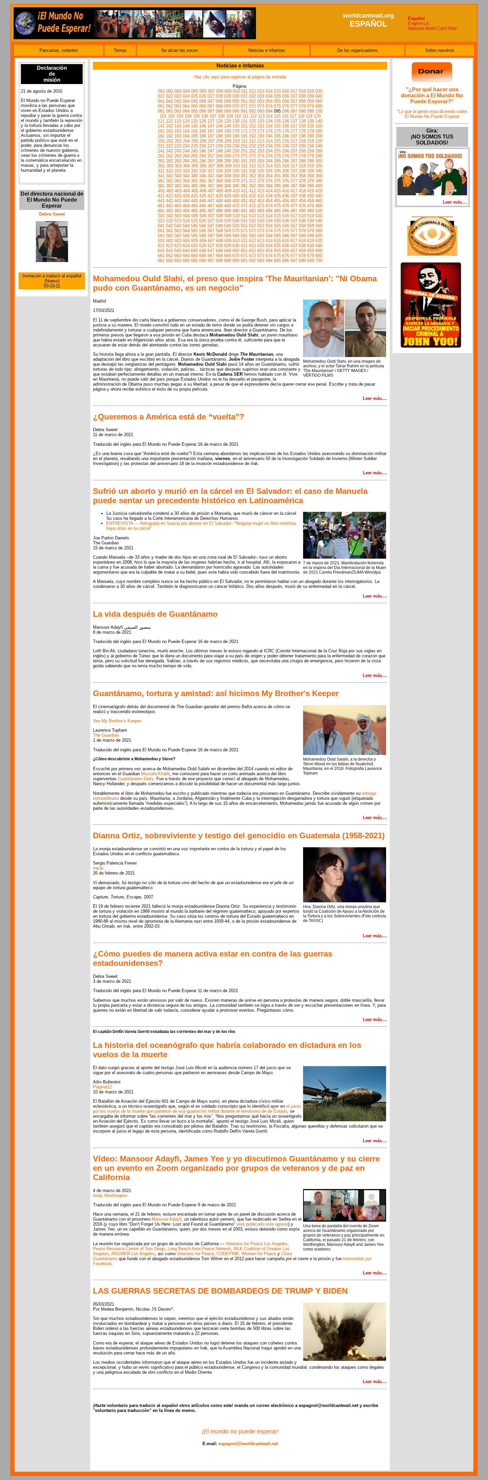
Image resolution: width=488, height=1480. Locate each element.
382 (169, 185)
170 (235, 131)
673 (260, 255)
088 (219, 111)
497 (293, 210)
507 (211, 215)
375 (277, 180)
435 (277, 195)
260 (318, 150)
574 (269, 230)
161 (161, 131)
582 (169, 235)
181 (161, 136)
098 (302, 111)
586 (202, 235)
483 (177, 210)
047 (210, 101)
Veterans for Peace (195, 1253)
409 (227, 190)
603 (178, 240)
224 (186, 145)
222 (169, 145)
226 (202, 145)
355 (277, 175)
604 (186, 240)
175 (277, 131)
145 (194, 126)
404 (186, 190)
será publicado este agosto (262, 1224)
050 (235, 101)
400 (318, 185)
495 (277, 210)
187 (210, 136)
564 (186, 230)
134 (269, 121)
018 (302, 91)
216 (285, 141)
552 (252, 225)
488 (219, 210)
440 (318, 195)
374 (269, 180)
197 (293, 136)
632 (252, 245)
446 (202, 200)
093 (260, 111)
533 (260, 220)
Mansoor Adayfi (167, 1219)
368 (219, 180)
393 (260, 185)
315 (277, 165)
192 (252, 136)
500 (318, 210)
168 (219, 131)
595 (277, 235)
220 (318, 141)
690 (235, 260)
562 (169, 230)
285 (194, 160)
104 (188, 116)
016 (285, 91)
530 (235, 220)
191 (244, 136)
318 (302, 165)
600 (318, 235)
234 (269, 145)
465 (194, 205)
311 (244, 165)
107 (212, 116)
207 (211, 141)
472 (252, 205)
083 (177, 111)
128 (219, 121)
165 (194, 131)
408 (219, 190)
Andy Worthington (110, 1195)
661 (161, 255)
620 (318, 240)
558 (302, 225)
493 (260, 210)
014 (269, 91)
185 (194, 136)
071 (244, 106)
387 (210, 185)
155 (277, 126)
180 (318, 131)
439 (310, 195)
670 (235, 255)
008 (219, 91)
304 (186, 165)
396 (285, 185)
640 (318, 245)
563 (177, 230)
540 (318, 220)
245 (194, 150)
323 (177, 170)
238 (302, 145)
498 (302, 210)
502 (169, 215)
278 (302, 155)
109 (229, 116)
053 (260, 101)
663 (177, 255)
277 (293, 155)
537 (293, 220)
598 (302, 235)
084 (186, 111)
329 (227, 170)
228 (219, 145)
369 (227, 180)
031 (244, 96)
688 (219, 260)
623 (177, 245)
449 (227, 200)
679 (310, 255)
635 (277, 245)
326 (202, 170)
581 (161, 235)
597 (293, 235)
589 (227, 235)
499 (310, 210)
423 (177, 195)
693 (260, 260)
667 (210, 255)
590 (235, 235)
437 (293, 195)
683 (177, 260)
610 (236, 240)
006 (203, 91)
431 (244, 195)
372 (252, 180)
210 (236, 141)
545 (194, 225)
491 (244, 210)
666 (202, 255)
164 (186, 131)
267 (210, 155)
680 (318, 255)
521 (161, 220)
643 (177, 250)
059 (310, 101)
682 (169, 260)
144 (186, 126)
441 (161, 200)
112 (253, 116)
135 (277, 121)
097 (293, 111)
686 (202, 260)
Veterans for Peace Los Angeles (256, 1243)
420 (318, 190)
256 (285, 150)
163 (177, 131)
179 (310, 131)
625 (194, 245)
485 (194, 210)
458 (302, 200)
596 (285, 235)
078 (302, 106)
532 (252, 220)
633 (260, 245)
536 (285, 220)
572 (252, 230)
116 (285, 116)
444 (186, 200)
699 (310, 260)
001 (161, 91)
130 (235, 121)
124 (186, 121)
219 (310, 141)
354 (269, 175)
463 (177, 205)
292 (252, 160)
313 (260, 165)
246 (202, 150)
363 (177, 180)
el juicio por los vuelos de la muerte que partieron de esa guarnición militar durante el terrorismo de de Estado (197, 1109)
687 (210, 260)
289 (227, 160)
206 (203, 141)
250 (235, 150)
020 (318, 91)
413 (260, 190)
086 (202, 111)
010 (236, 91)
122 (169, 121)
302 (169, 165)
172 (252, 131)
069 (227, 106)
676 (285, 255)
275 (277, 155)
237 (293, 145)
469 (227, 205)
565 (194, 230)
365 (194, 180)
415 (277, 190)
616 (285, 240)
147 (210, 126)
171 (244, 131)
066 (202, 106)
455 (277, 200)
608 (219, 240)
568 (219, 230)
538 (302, 220)
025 (194, 96)
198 (302, 136)
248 (219, 150)
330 (235, 170)
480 (318, 205)
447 (210, 200)
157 (293, 126)
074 (269, 106)
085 (194, 111)
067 (210, 106)
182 (169, 136)
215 (277, 141)
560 (318, 225)
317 (293, 165)
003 (178, 91)
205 (194, 141)
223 (177, 145)
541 (161, 225)
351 (244, 175)
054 (269, 101)
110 (237, 116)
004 (186, 91)
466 (202, 205)
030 (235, 96)
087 (210, 111)
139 (310, 121)
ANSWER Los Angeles (133, 1253)
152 (252, 126)
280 (318, 155)
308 (219, 165)
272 (252, 155)
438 (302, 195)
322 (169, 170)
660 (318, 250)
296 (285, 160)
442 (169, 200)
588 (219, 235)
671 (244, 255)
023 (177, 96)
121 (161, 121)
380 (318, 180)
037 (293, 96)
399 (310, 185)
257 (293, 150)
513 (260, 215)
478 (302, 205)
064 (186, 106)
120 (317, 116)
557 (293, 225)
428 (219, 195)
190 (235, 136)
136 (285, 121)
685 (194, 260)
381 (161, 185)
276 (285, 155)
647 (210, 250)
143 (177, 126)
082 (169, 111)
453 (260, 200)
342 (169, 175)
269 (227, 155)
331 (244, 170)
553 (260, 225)
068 (219, 106)
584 (186, 235)
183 (177, 136)
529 (227, 220)
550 (235, 225)
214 (269, 141)
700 (318, 260)
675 (277, 255)
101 (163, 116)
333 (260, 170)
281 (161, 160)
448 (219, 200)
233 (260, 145)
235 (277, 145)
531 (244, 220)
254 (269, 150)
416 (285, 190)
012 (252, 91)
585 (194, 235)
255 (277, 150)
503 (178, 215)
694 (269, 260)
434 (269, 195)
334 (269, 170)
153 (260, 126)
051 (244, 101)
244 (186, 150)
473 (260, 205)
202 (169, 141)
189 (227, 136)
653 (260, 250)
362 (169, 180)
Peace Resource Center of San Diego (129, 1248)
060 (318, 101)
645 (194, 250)
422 (169, 195)
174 (269, 131)
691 (244, 260)
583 (177, 235)
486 (202, 210)
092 (252, 111)
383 (177, 185)
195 (277, 136)
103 (179, 116)
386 (202, 185)
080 (318, 106)
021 (161, 96)
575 (277, 230)
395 (277, 185)
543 (177, 225)
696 (285, 260)
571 (244, 230)
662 (169, 255)
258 (302, 150)
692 (252, 260)
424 (186, 195)
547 (210, 225)
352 (252, 175)
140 (318, 121)
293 (260, 160)
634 (269, 245)
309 (227, 165)
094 (269, 111)
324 (186, 170)
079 (310, 106)
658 (302, 250)
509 (227, 215)
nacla (98, 868)
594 (269, 235)
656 (285, 250)
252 (252, 150)
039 (310, 96)
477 (293, 205)
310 (236, 165)
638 (302, 245)
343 (177, 175)
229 (227, 145)
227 (210, 145)
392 (252, 185)
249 (227, 150)
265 (194, 155)
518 (302, 215)
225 (194, 145)
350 (235, 175)
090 (235, 111)
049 (227, 101)
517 (293, 215)
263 (177, 155)
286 (202, 160)
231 (244, 145)
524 (186, 220)
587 (210, 235)
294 (269, 160)
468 (219, 205)
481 (161, 210)
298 (302, 160)
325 (194, 170)
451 (244, 200)
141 (161, 126)
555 (277, 225)
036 (285, 96)
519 (310, 215)
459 (310, 200)
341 (161, 175)
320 (318, 165)
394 (269, 185)
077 (293, 106)
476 (285, 205)
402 (169, 190)
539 (310, 220)
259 (310, 150)
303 (178, 165)
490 (235, 210)
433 (260, 195)
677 (293, 255)
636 (285, 245)
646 (202, 250)
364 (186, 180)
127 (210, 121)
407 (211, 190)
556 (285, 225)
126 (202, 121)
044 (186, 101)
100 (318, 111)
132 (252, 121)
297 (293, 160)
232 (252, 145)
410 (236, 190)
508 (219, 215)
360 (318, 175)
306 (203, 165)
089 (227, 111)
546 (202, 225)
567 (210, 230)
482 (169, 210)
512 (252, 215)
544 (186, 225)
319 (310, 165)
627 (210, 245)
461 (161, 205)
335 (277, 170)
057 (293, 101)
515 (277, 215)
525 (194, 220)
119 (309, 116)
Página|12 (102, 1086)
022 (169, 96)
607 (211, 240)
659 (310, 250)
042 (169, 101)
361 (161, 180)
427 (210, 195)
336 (285, 170)
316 (285, 165)
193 (260, 136)
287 (210, 160)
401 (161, 190)
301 (161, 165)
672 (252, 255)
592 (252, 235)
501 (161, 215)
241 (161, 150)
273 (260, 155)
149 (227, 126)
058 (302, 101)
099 (310, 111)
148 (219, 126)
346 (202, 175)
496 (285, 210)
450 (235, 200)
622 (169, 245)
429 (227, 195)
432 (252, 195)
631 (244, 245)
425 (194, 195)
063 (177, 106)
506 (203, 215)
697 (293, 260)
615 (277, 240)
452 (252, 200)
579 (310, 230)
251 (244, 150)
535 (277, 220)
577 (293, 230)
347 (210, 175)
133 (260, 121)
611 (244, 240)
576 (285, 230)
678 (302, 255)
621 (161, 245)
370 (235, 180)
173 (260, 131)
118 (301, 116)
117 (293, 116)
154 (269, 126)
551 (244, 225)
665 (194, 255)
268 (219, 155)
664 (186, 255)
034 (269, 96)
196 (285, 136)
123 (177, 121)
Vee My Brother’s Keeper (117, 720)
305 (194, 165)
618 (302, 240)
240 (318, 145)
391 (244, 185)
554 (269, 225)
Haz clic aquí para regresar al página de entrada (240, 76)
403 (178, 190)
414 (269, 190)
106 (204, 116)
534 (269, 220)
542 (169, 225)
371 (244, 180)
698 (302, 260)
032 (252, 96)
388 (219, 185)
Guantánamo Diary (136, 778)
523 (177, 220)
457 (293, 200)
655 (277, 250)
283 (177, 160)
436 (285, 195)
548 (219, 225)
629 (227, 245)
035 (277, 96)
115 (277, 116)
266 (202, 155)
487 (210, 210)
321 (161, 170)
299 (310, 160)
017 (293, 91)
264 (186, 155)
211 (244, 141)
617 (293, 240)
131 (244, 121)
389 (227, 185)
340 (318, 170)
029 (227, 96)
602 (169, 240)
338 (302, 170)
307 (211, 165)
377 (293, 180)
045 (194, 101)
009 (227, 91)
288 (219, 160)
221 (161, 145)
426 (202, 195)
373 (260, 180)
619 (310, 240)
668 (219, 255)
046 (202, 101)
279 (310, 155)
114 (269, 116)
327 (210, 170)
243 (177, 150)
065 (194, 106)
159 (310, 126)
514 (269, 215)
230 (235, 145)
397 (293, 185)
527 (210, 220)
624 (186, 245)
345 (194, 175)
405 (194, 190)
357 (293, 175)
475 (277, 205)
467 (210, 205)
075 (277, 106)
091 (244, 111)
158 (302, 126)
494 (269, 210)
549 (227, 225)
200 (318, 136)
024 (186, 96)
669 (227, 255)
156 (285, 126)
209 (227, 141)
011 (244, 91)
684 (186, 260)
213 (260, 141)
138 (302, 121)
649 (227, 250)
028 (219, 96)
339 (310, 170)
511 (244, 215)
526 (202, 220)
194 (269, 136)
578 (302, 230)
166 (202, 131)
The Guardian (106, 735)
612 (252, 240)
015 (277, 91)
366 (202, 180)
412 (252, 190)
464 (186, 205)
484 (186, 210)
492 (252, 210)
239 (310, 145)
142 (169, 126)
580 (318, 230)
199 (310, 136)
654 (269, 250)
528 (219, 220)
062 (169, 106)
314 (269, 165)
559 (310, 225)
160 (318, 126)
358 (302, 175)
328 (219, 170)
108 (221, 116)
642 (169, 250)
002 (169, 91)
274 (269, 155)
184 (186, 136)
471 (244, 205)
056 (285, 101)
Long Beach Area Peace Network (199, 1248)
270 (235, 155)
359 (310, 175)
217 (293, 141)
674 (269, 255)
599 (310, 235)
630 (235, 245)
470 (235, 205)
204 (186, 141)
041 (161, 101)
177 (293, 131)
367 (210, 180)
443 (177, 200)
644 (186, 250)
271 (244, 155)
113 (261, 116)
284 (186, 160)
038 (302, 96)
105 (196, 116)
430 (235, 195)
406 (203, 190)
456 (285, 200)
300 (318, 160)
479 (310, 205)
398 (302, 185)
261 (161, 155)
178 (302, 131)
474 (269, 205)
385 (194, 185)
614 (269, 240)
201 (161, 141)
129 (227, 121)
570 (235, 230)
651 (244, 250)
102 (171, 116)
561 (161, 230)
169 (227, 131)
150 (235, 126)
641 (161, 250)
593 (260, 235)
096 (285, 111)
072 (252, 106)
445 (194, 200)
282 (169, 160)
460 (318, 200)
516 (285, 215)
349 (227, 175)
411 (244, 190)
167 (210, 131)
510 (236, 215)
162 (169, 131)
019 (310, 91)
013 (260, 91)
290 (235, 160)
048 (219, 101)
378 (302, 180)
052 (252, 101)
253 (260, 150)
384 (186, 185)
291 (244, 160)
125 (194, 121)
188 (219, 136)
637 (293, 245)
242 (169, 150)
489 (227, 210)
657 (293, 250)
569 (227, 230)
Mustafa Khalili (155, 773)
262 (169, 155)
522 (169, 220)
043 (177, 101)
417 (293, 190)
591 (244, 235)
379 (310, 180)
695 (277, 260)
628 (219, 245)
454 (269, 200)
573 (260, 230)
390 (235, 185)
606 (203, 240)
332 (252, 170)
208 (219, 141)
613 (260, 240)
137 (293, 121)
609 (227, 240)
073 (260, 106)
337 (293, 170)
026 (202, 96)
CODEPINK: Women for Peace (246, 1253)
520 (318, 215)
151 (244, 126)
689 (227, 260)
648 (219, 250)
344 (186, 175)
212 (252, 141)
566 (202, 230)
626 (202, 245)
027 (210, 96)
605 (194, 240)
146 (202, 126)
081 (161, 111)
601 (161, 240)
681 (161, 260)
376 (285, 180)
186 (202, 136)
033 (260, 96)
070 (235, 106)
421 (161, 195)
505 (194, 215)
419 (310, 190)
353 (260, 175)
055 (277, 101)
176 (285, 131)
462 (169, 205)
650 (235, 250)
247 (210, 150)
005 (194, 91)
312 (252, 165)
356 (285, 175)
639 (310, 245)
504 (186, 215)
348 (219, 175)
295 (277, 160)
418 (302, 190)
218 (302, 141)
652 (252, 250)
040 (318, 96)
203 (178, 141)
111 (245, 116)
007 (211, 91)
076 (285, 106)
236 (285, 145)
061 (161, 106)
